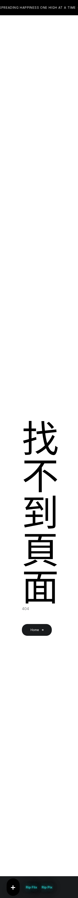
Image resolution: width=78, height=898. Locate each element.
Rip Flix (31, 887)
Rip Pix (47, 887)
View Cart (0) (48, 26)
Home (35, 630)
